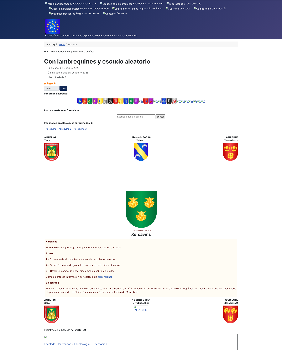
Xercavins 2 (65, 128)
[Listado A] (79, 101)
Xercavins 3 (80, 128)
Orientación (100, 344)
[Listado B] (84, 101)
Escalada (49, 344)
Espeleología (82, 344)
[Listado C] (90, 101)
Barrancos (64, 344)
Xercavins (51, 128)
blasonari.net (105, 276)
